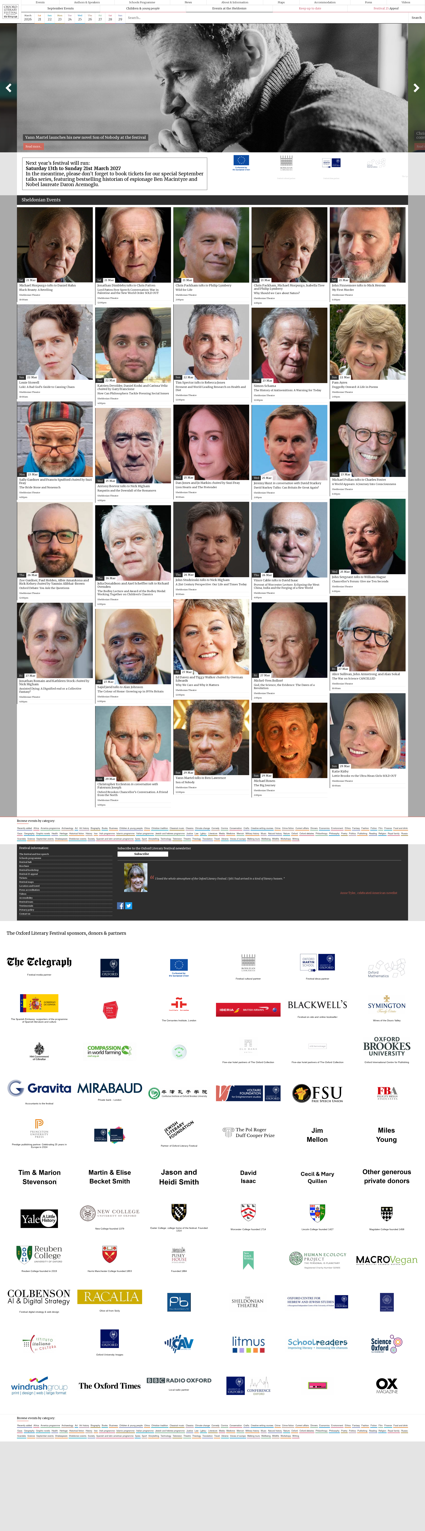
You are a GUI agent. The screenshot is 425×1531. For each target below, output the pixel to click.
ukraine (224, 838)
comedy (215, 828)
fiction (374, 828)
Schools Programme (142, 2)
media (222, 833)
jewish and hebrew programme (170, 833)
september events (45, 838)
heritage (64, 833)
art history (84, 828)
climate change (202, 828)
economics (324, 828)
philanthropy (321, 833)
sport (144, 838)
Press (368, 2)
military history (252, 833)
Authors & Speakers (87, 2)
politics (352, 833)
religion (382, 833)
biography (95, 828)
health (55, 833)
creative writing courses (262, 828)
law (196, 833)
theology (196, 838)
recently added (24, 828)
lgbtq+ (203, 833)
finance (388, 828)
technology (166, 838)
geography (29, 833)
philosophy (334, 833)
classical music (177, 828)
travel (217, 838)
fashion (365, 828)
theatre (187, 838)
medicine (230, 833)
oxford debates (306, 833)
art (76, 828)
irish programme (107, 833)
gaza (19, 833)
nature (286, 833)
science (31, 838)
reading (373, 833)
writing (295, 838)
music (263, 833)
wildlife (275, 838)
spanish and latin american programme (114, 838)
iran (96, 833)
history (89, 833)
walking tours (253, 838)
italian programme (145, 833)
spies (137, 838)
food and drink (400, 828)
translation (207, 838)
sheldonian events (77, 838)
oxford (294, 833)
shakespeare (61, 838)
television (177, 838)
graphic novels (43, 833)
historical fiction (76, 833)
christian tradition (159, 828)
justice (189, 833)
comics (224, 828)
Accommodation (325, 2)
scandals (21, 838)
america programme (50, 828)
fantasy (356, 828)
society (91, 838)
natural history (275, 833)
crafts (246, 828)
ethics (348, 828)
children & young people (131, 828)
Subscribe (141, 854)
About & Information (234, 2)
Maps (281, 2)
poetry (344, 833)
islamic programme (125, 833)
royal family (393, 833)
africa (36, 828)
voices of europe (238, 838)
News (188, 2)
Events (40, 2)
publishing (362, 833)
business (113, 828)
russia (404, 833)
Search (417, 18)
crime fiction (288, 828)
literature (212, 833)
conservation (236, 828)
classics (189, 828)
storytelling (153, 838)
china (147, 828)
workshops (286, 838)
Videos (406, 2)
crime (277, 828)
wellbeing (266, 838)
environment (337, 828)
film (381, 828)
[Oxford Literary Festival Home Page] (10, 12)
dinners (314, 828)
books (105, 828)
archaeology (67, 828)
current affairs (302, 828)
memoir (240, 833)
